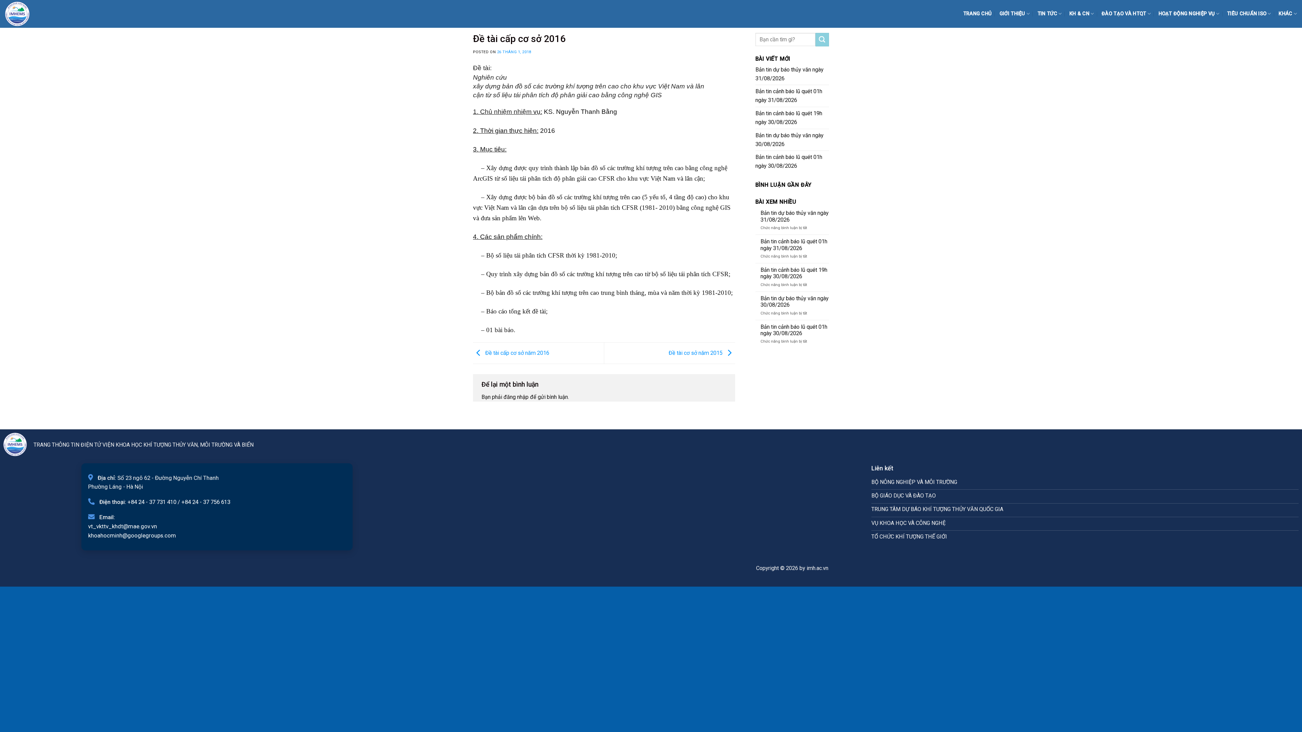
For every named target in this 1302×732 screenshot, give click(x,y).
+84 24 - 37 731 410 (151, 502)
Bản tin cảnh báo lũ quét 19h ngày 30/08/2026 (788, 117)
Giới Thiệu (1012, 14)
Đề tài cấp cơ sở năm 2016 (516, 352)
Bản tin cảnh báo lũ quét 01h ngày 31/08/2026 (788, 95)
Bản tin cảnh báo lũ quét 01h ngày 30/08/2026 (788, 161)
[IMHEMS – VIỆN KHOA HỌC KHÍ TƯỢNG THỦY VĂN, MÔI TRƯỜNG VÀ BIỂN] (22, 14)
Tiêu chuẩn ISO (1246, 14)
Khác (1285, 14)
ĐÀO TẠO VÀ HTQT (1124, 14)
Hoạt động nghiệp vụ (1187, 14)
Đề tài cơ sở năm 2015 (696, 352)
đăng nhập (516, 397)
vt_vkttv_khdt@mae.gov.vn (122, 526)
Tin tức (1047, 14)
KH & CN (1079, 14)
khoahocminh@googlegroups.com (132, 535)
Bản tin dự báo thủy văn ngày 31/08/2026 (789, 74)
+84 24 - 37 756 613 (205, 502)
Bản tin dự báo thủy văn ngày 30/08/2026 (789, 139)
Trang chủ (977, 14)
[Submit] (822, 39)
